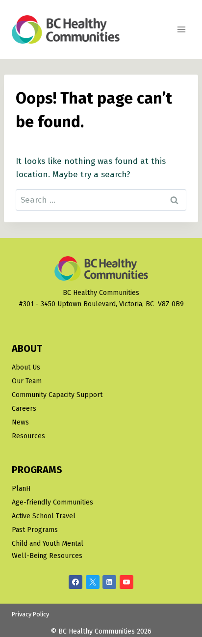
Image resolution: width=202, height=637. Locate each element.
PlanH (21, 488)
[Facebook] (75, 582)
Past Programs (35, 530)
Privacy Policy (30, 614)
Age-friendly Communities (52, 502)
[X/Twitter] (93, 582)
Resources (28, 436)
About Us (26, 367)
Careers (24, 408)
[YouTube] (126, 582)
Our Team (27, 381)
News (20, 422)
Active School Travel (44, 516)
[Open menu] (181, 29)
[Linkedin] (109, 582)
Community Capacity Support (57, 395)
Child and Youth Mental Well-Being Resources (47, 549)
